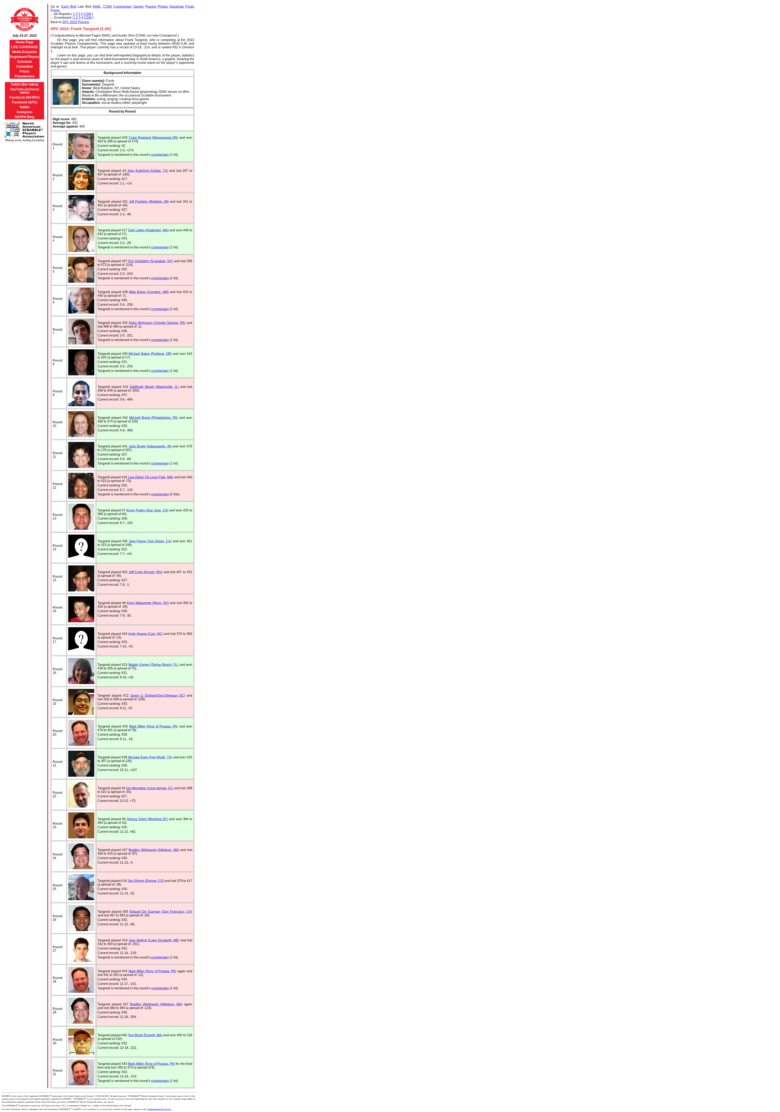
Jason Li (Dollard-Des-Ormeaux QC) (157, 695)
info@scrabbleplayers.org (159, 1109)
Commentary (122, 6)
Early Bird (68, 6)
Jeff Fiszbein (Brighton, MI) (149, 201)
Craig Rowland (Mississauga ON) (153, 137)
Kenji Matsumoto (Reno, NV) (148, 603)
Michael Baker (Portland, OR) (150, 353)
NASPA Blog (24, 117)
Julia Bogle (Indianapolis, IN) (150, 446)
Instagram (24, 112)
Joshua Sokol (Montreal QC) (147, 819)
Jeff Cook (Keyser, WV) (146, 572)
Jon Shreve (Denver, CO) (146, 880)
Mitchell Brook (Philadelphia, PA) (153, 417)
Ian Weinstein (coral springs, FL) (149, 788)
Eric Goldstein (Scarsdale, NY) (150, 261)
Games (138, 6)
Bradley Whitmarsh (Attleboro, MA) (154, 850)
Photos (163, 6)
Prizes (24, 71)
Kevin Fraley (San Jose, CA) (147, 510)
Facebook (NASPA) (24, 97)
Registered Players (24, 56)
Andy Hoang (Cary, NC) (145, 634)
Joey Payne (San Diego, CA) (150, 541)
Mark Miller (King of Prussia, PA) (153, 726)
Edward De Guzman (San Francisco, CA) (161, 911)
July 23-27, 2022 (24, 35)
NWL (97, 6)
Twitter (25, 107)
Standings (176, 6)
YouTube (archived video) (24, 91)
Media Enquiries (24, 52)
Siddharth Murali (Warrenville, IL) (154, 387)
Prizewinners (25, 76)
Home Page (25, 42)
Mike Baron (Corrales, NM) (149, 292)
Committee (24, 66)
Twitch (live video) (24, 84)
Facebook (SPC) (24, 102)
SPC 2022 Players (75, 22)
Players (150, 6)
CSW (107, 6)
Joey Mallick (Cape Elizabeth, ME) (154, 940)
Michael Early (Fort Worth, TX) (150, 757)
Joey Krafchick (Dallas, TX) (147, 170)
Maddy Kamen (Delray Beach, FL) (153, 664)
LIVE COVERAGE (24, 47)
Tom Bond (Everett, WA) (145, 1035)
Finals (189, 6)
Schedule (24, 61)
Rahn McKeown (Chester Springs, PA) (157, 323)
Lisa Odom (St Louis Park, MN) (150, 477)
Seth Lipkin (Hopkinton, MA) (148, 230)
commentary (160, 154)
